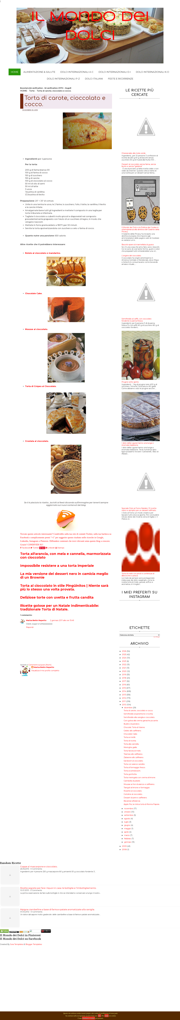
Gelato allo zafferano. (132, 731)
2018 (124, 678)
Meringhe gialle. (130, 747)
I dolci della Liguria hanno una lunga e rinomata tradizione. (138, 444)
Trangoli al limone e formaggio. (137, 787)
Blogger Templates (33, 944)
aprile (126, 832)
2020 (124, 671)
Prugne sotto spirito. (130, 382)
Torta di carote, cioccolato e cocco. (138, 710)
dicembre (128, 707)
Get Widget (157, 637)
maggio (127, 828)
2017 (124, 681)
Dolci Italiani (94, 78)
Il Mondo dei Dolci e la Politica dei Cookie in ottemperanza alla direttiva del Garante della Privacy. (140, 229)
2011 (124, 701)
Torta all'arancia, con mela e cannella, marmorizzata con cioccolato (65, 555)
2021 (124, 668)
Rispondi (29, 627)
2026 (124, 651)
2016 (124, 685)
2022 (124, 664)
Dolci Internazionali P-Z (63, 78)
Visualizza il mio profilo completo (45, 670)
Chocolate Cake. (33, 293)
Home (14, 72)
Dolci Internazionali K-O (152, 72)
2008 (124, 849)
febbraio (128, 838)
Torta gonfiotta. (130, 774)
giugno (127, 825)
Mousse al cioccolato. (36, 329)
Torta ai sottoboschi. (132, 771)
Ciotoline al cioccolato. (133, 794)
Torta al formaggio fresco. (134, 767)
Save (43, 548)
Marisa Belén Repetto (36, 620)
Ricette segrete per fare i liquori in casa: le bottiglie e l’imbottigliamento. (58, 888)
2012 (124, 698)
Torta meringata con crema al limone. (140, 777)
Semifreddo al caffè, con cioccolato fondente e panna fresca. (136, 320)
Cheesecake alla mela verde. (134, 153)
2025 (124, 654)
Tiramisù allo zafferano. (133, 754)
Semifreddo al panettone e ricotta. (138, 714)
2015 (124, 688)
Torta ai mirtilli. (130, 737)
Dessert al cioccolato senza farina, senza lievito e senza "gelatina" (139, 165)
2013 (124, 695)
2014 (124, 691)
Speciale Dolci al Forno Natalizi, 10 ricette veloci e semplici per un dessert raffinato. (139, 509)
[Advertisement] (41, 129)
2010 (124, 705)
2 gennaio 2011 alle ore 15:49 (62, 620)
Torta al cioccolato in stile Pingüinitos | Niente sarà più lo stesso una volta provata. (64, 587)
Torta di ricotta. (130, 741)
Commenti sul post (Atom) (39, 665)
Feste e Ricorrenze (120, 78)
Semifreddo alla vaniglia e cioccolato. (139, 717)
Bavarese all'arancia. (132, 801)
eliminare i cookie (88, 1018)
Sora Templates (16, 944)
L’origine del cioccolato (131, 256)
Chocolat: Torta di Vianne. (134, 727)
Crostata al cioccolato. (37, 441)
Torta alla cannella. (131, 744)
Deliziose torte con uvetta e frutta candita (57, 597)
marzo (127, 835)
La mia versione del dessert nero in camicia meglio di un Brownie (64, 575)
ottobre (127, 812)
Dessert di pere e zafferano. (135, 798)
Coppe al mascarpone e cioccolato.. (39, 866)
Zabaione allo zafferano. (134, 757)
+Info (106, 1015)
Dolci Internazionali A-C (76, 72)
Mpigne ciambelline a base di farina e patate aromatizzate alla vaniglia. (57, 909)
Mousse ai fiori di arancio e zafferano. (139, 784)
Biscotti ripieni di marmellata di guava (138, 244)
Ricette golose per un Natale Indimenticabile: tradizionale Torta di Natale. (59, 607)
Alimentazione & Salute (39, 72)
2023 (124, 661)
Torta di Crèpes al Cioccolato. (40, 386)
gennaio (128, 842)
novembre (129, 808)
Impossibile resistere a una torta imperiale (57, 566)
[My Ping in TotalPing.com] (14, 932)
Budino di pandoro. (132, 724)
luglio (126, 822)
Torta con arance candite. (134, 764)
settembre (129, 815)
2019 (124, 674)
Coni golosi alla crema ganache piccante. (141, 720)
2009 (124, 846)
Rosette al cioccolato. (133, 791)
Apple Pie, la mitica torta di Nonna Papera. (142, 804)
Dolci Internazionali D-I (115, 72)
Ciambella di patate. (132, 781)
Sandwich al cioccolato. (133, 761)
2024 (124, 658)
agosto (127, 818)
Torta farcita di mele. (132, 751)
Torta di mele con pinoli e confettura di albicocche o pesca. (138, 574)
